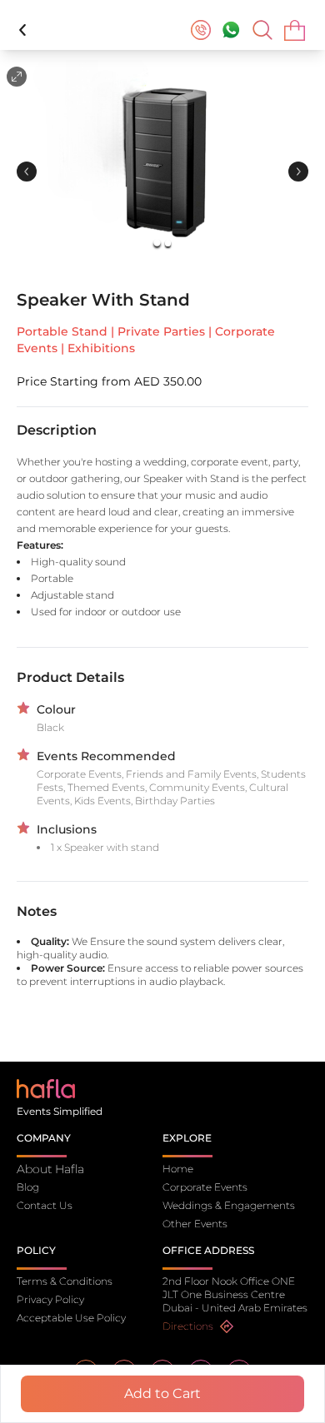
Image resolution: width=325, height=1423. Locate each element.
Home (177, 1168)
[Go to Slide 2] (168, 243)
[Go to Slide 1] (157, 243)
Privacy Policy (50, 1299)
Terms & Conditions (64, 1281)
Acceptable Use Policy (71, 1317)
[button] (162, 161)
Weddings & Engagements (228, 1205)
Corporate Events (205, 1187)
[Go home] (46, 1088)
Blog (28, 1187)
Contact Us (44, 1205)
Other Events (195, 1223)
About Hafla (50, 1169)
